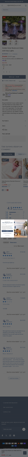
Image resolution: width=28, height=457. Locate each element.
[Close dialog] (26, 220)
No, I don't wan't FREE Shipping (7, 233)
